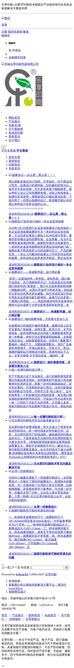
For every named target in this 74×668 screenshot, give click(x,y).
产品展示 (18, 615)
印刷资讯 (14, 164)
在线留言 (50, 615)
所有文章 (14, 157)
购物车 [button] (5, 35)
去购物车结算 (17, 57)
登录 (4, 24)
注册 (4, 31)
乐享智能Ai (33, 619)
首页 (4, 615)
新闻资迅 (34, 615)
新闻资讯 (14, 160)
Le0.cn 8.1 (22, 574)
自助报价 (15, 619)
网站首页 (14, 117)
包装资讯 (14, 168)
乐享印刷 (51, 574)
